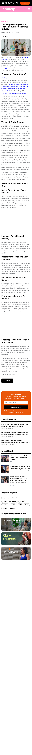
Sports (13, 505)
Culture (22, 501)
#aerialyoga (5, 87)
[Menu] (29, 9)
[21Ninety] (8, 9)
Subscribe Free (16, 407)
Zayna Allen (6, 32)
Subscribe (25, 3)
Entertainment (16, 498)
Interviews (6, 498)
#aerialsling (11, 84)
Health (20, 505)
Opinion (12, 508)
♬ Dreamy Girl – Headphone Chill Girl (13, 93)
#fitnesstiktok (5, 91)
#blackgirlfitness (19, 89)
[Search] (17, 3)
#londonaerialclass (7, 89)
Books (27, 505)
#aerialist (25, 84)
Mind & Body (5, 21)
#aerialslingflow (23, 87)
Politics (5, 508)
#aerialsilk (19, 84)
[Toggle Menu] (3, 3)
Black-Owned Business (10, 501)
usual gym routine (7, 68)
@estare (4, 78)
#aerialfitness (13, 87)
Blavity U (5, 505)
